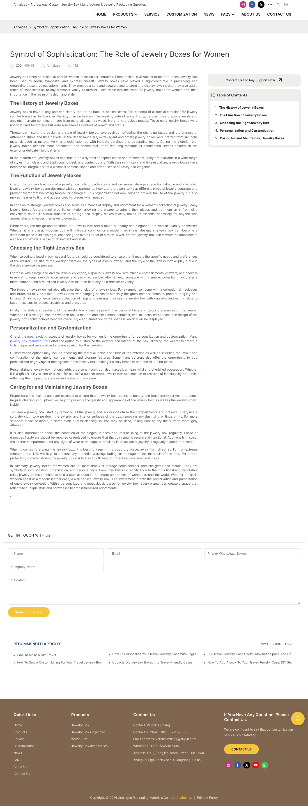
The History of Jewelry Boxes (241, 107)
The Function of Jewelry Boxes (243, 115)
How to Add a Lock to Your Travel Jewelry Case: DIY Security (250, 662)
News (264, 643)
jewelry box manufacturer (29, 341)
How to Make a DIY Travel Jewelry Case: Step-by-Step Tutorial (39, 655)
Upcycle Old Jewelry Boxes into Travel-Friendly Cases (152, 662)
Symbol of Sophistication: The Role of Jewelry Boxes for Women (80, 27)
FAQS (288, 643)
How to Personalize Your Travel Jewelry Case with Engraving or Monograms (155, 654)
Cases (276, 643)
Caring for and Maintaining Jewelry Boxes (252, 138)
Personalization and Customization (247, 130)
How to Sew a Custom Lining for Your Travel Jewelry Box (59, 662)
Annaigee (20, 27)
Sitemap (185, 797)
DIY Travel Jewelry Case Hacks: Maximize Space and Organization (250, 654)
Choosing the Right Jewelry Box (244, 123)
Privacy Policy (207, 797)
